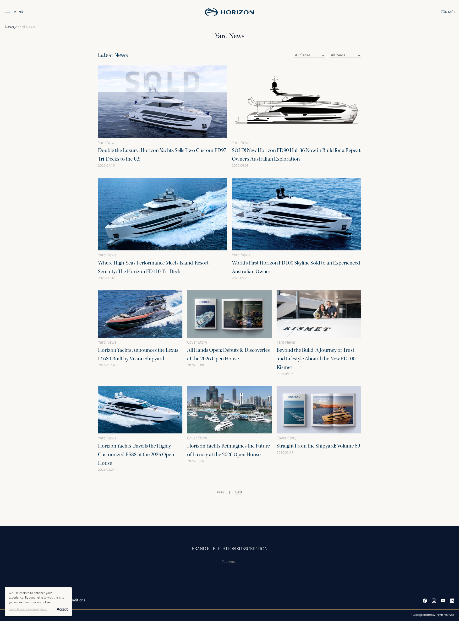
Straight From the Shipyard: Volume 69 (318, 446)
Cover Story (197, 342)
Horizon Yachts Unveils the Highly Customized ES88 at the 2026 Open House (136, 454)
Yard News (107, 143)
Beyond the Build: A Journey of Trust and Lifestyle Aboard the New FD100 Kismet (316, 359)
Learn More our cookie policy (28, 609)
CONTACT (448, 12)
